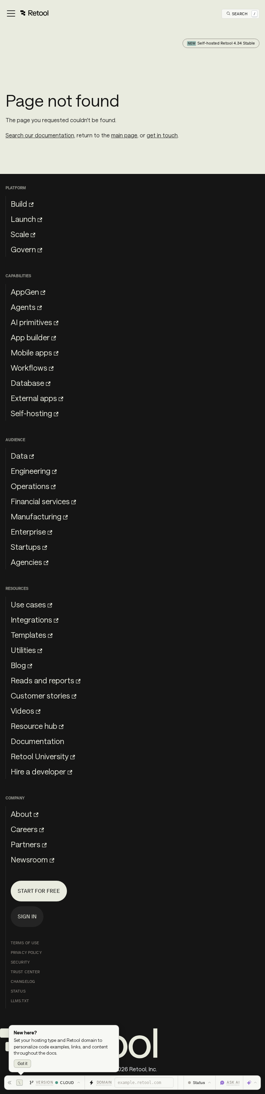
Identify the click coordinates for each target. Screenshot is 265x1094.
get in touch (162, 135)
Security (20, 962)
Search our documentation (40, 135)
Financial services (40, 501)
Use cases (28, 604)
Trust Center (25, 972)
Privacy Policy (26, 952)
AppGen (25, 291)
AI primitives (31, 322)
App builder (30, 337)
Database (27, 382)
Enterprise (28, 531)
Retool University (40, 756)
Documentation (37, 740)
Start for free (39, 891)
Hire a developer (38, 771)
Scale (20, 233)
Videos (22, 710)
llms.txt (20, 1001)
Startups (26, 546)
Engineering (30, 470)
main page (124, 135)
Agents (23, 306)
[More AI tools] (252, 1083)
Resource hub (34, 725)
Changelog (23, 981)
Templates (28, 634)
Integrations (31, 619)
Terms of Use (25, 943)
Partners (25, 844)
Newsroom (29, 859)
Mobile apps (31, 352)
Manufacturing (36, 516)
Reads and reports (42, 680)
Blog (18, 665)
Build (19, 203)
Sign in (27, 916)
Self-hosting (31, 413)
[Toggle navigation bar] (27, 14)
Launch (23, 218)
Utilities (23, 649)
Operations (30, 485)
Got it (22, 1063)
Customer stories (40, 695)
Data (19, 455)
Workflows (29, 367)
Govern (23, 249)
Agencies (26, 561)
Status (18, 991)
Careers (24, 828)
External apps (34, 397)
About (21, 813)
